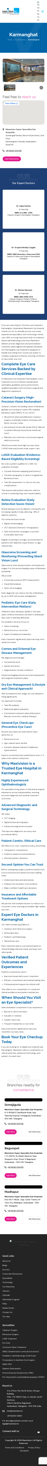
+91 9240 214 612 (14, 150)
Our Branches (20, 40)
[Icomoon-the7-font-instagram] (33, 1432)
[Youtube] (38, 1432)
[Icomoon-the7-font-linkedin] (29, 1432)
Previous (5, 88)
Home (10, 40)
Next (41, 88)
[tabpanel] (10, 87)
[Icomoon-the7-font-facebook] (24, 1432)
